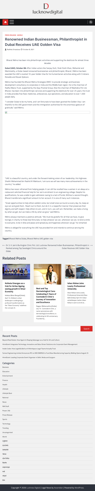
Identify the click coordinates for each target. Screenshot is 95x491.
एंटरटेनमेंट (5, 445)
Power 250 (6, 410)
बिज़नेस (4, 462)
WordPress (79, 487)
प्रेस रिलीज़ (5, 458)
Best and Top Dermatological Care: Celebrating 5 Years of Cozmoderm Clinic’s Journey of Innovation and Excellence (46, 295)
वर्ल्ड (3, 471)
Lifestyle (5, 389)
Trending (5, 428)
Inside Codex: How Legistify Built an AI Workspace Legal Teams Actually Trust (29, 348)
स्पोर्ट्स (4, 476)
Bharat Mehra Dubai (17, 238)
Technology (6, 423)
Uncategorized (7, 432)
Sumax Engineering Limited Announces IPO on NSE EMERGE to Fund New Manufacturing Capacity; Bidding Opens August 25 (45, 353)
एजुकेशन (4, 441)
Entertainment (7, 376)
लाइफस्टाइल (6, 467)
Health (4, 384)
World (20, 35)
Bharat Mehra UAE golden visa (40, 238)
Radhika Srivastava (13, 49)
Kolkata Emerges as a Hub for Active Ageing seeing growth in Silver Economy (15, 287)
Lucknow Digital (33, 487)
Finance (5, 380)
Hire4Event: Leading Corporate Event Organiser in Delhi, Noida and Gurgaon (28, 357)
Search (86, 328)
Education (5, 371)
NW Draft (5, 406)
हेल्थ (3, 480)
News (4, 402)
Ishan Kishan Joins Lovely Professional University (76, 286)
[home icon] (5, 22)
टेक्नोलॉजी (5, 450)
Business (5, 367)
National (5, 397)
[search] (91, 22)
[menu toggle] (12, 22)
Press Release (10, 35)
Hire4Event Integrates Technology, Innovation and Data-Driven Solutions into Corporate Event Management (39, 344)
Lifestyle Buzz (7, 393)
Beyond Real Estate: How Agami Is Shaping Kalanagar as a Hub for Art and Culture (30, 340)
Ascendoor (58, 487)
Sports (4, 419)
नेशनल (4, 454)
